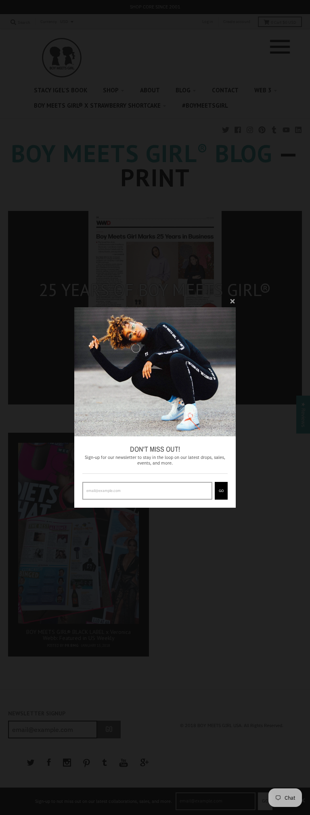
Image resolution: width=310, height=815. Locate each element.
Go (221, 490)
